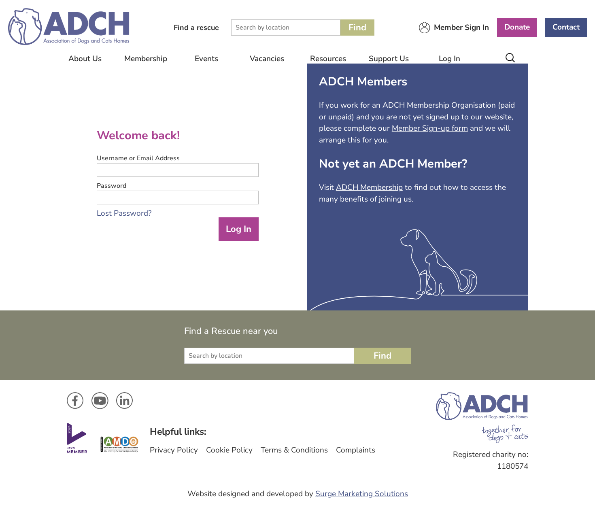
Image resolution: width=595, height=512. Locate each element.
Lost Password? (124, 213)
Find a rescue (196, 27)
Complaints (355, 450)
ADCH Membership (369, 187)
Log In (449, 58)
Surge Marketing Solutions (361, 494)
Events (206, 58)
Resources (328, 58)
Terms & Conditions (294, 450)
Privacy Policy (174, 450)
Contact (566, 27)
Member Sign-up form (430, 128)
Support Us (389, 58)
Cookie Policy (229, 450)
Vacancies (267, 58)
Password (111, 185)
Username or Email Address (138, 158)
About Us (85, 58)
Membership (145, 58)
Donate (517, 27)
